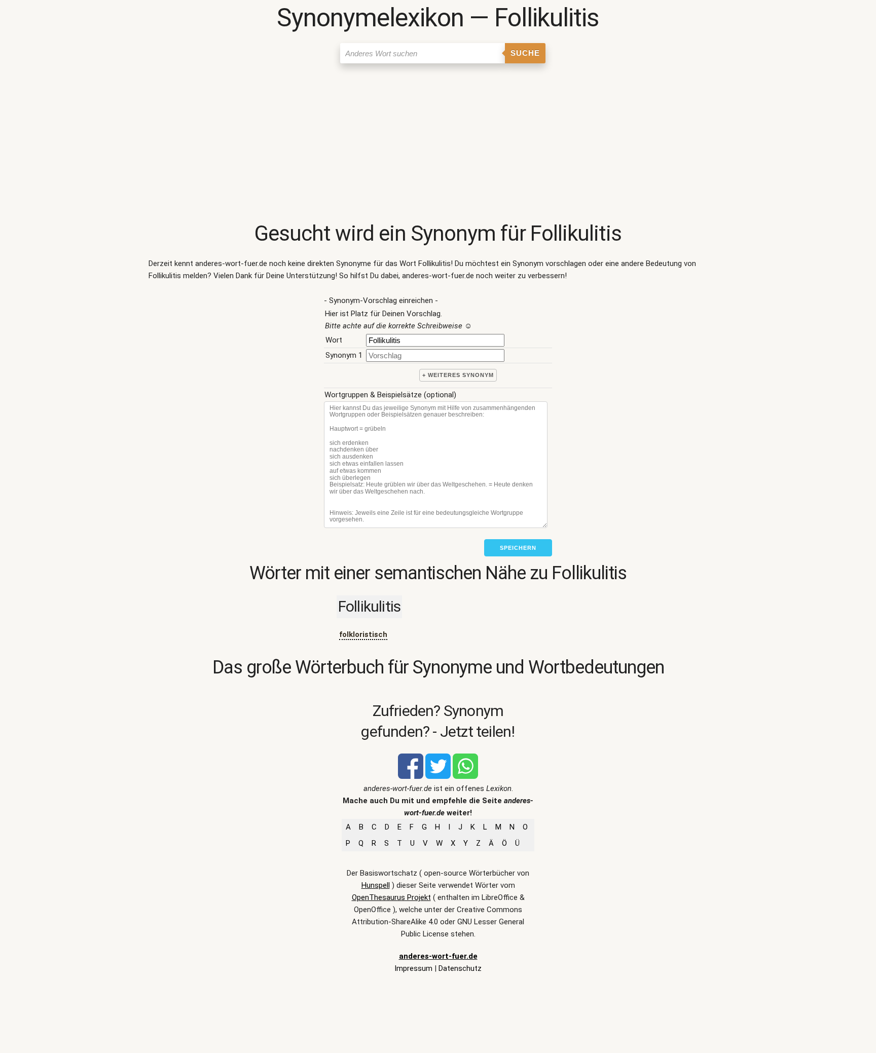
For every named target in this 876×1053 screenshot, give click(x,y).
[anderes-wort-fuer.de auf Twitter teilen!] (438, 776)
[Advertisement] (438, 144)
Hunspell (375, 885)
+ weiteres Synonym (458, 375)
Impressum (413, 968)
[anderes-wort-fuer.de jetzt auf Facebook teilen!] (410, 776)
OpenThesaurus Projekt (391, 897)
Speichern (518, 548)
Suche (525, 53)
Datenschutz (460, 968)
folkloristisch (363, 634)
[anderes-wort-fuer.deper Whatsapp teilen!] (465, 776)
